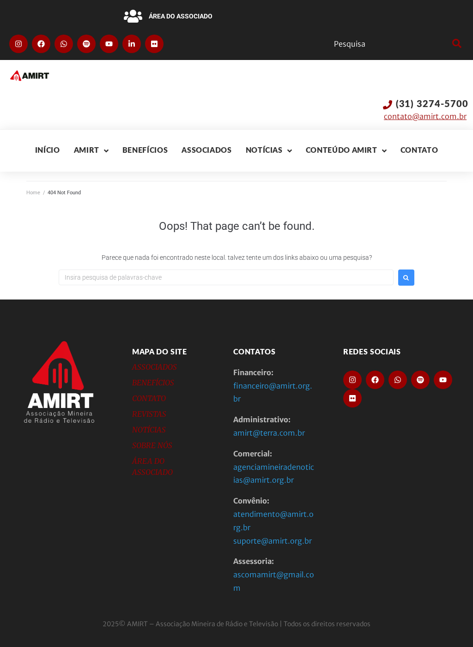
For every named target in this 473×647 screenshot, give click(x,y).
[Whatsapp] (64, 44)
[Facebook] (41, 44)
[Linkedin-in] (131, 44)
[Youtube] (109, 44)
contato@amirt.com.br (425, 116)
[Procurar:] (226, 277)
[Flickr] (154, 44)
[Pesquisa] (391, 43)
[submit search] (456, 43)
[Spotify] (86, 44)
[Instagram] (18, 44)
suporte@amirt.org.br (272, 540)
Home (33, 193)
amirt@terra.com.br (269, 432)
